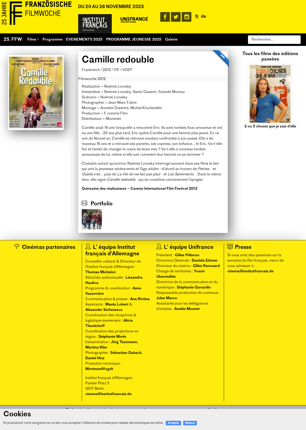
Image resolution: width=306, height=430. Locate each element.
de (203, 17)
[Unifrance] (134, 20)
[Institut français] (95, 24)
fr (197, 17)
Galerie (171, 39)
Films (31, 39)
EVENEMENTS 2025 (84, 39)
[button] (240, 90)
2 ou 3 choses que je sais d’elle (270, 126)
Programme (52, 39)
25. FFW (13, 39)
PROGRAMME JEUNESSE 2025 (134, 39)
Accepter (173, 423)
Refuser (190, 423)
